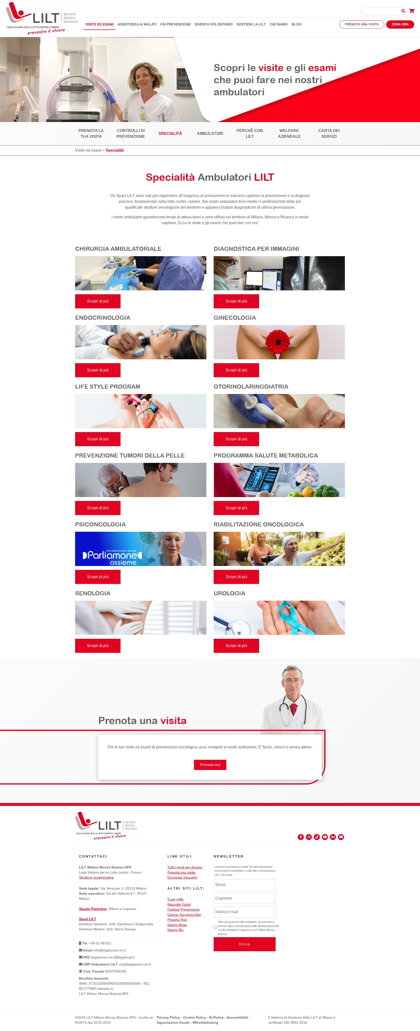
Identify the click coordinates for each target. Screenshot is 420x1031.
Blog (297, 24)
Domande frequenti (182, 877)
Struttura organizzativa (96, 877)
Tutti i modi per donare (184, 867)
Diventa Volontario (214, 24)
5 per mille (175, 899)
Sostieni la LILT (251, 24)
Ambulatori (210, 133)
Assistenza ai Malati (137, 24)
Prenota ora (210, 765)
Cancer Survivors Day (184, 914)
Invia (244, 944)
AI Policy (216, 1017)
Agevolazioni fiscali (173, 1022)
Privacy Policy (168, 1017)
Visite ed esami (100, 24)
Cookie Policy (194, 1017)
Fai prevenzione (175, 24)
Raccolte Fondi (179, 904)
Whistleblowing (205, 1022)
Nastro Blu (175, 930)
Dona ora (400, 24)
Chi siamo (279, 24)
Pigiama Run (177, 920)
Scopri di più (98, 301)
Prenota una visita (362, 24)
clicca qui (226, 874)
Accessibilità (237, 1017)
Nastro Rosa (177, 925)
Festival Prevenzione (183, 909)
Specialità (170, 133)
